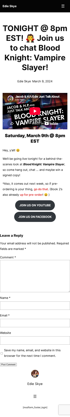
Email (5, 315)
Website (5, 333)
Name (5, 298)
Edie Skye (35, 384)
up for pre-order (31, 194)
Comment (8, 257)
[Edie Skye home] (35, 374)
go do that (41, 189)
